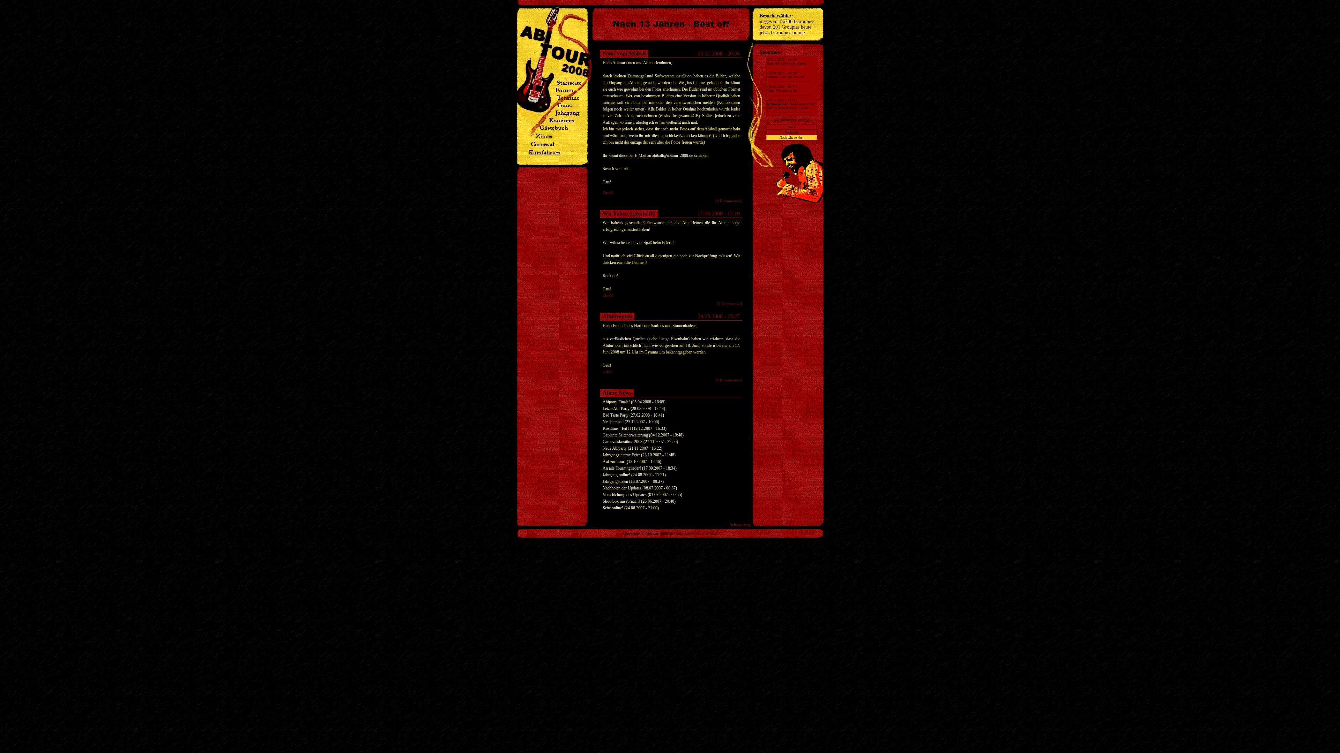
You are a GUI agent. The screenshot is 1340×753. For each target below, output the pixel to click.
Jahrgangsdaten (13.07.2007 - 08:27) (633, 481)
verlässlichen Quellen (628, 338)
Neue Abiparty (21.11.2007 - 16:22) (632, 448)
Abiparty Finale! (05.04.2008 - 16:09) (634, 402)
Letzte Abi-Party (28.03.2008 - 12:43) (634, 408)
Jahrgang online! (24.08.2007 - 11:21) (634, 474)
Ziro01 (608, 192)
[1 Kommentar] (729, 304)
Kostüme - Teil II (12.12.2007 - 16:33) (635, 428)
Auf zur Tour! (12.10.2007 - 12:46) (632, 461)
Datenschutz (706, 533)
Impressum (684, 533)
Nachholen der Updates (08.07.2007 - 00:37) (640, 488)
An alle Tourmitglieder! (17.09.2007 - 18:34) (640, 468)
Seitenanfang (740, 525)
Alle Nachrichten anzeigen (792, 120)
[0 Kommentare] (728, 201)
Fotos (657, 89)
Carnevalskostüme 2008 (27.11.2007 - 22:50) (640, 441)
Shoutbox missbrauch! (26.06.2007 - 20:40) (639, 501)
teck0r (608, 372)
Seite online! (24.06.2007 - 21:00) (631, 507)
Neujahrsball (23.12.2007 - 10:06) (631, 421)
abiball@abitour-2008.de (672, 155)
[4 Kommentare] (728, 380)
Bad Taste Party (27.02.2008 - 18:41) (633, 415)
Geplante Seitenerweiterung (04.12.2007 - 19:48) (643, 435)
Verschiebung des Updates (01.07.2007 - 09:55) (642, 494)
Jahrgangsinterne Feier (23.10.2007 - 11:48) (639, 454)
